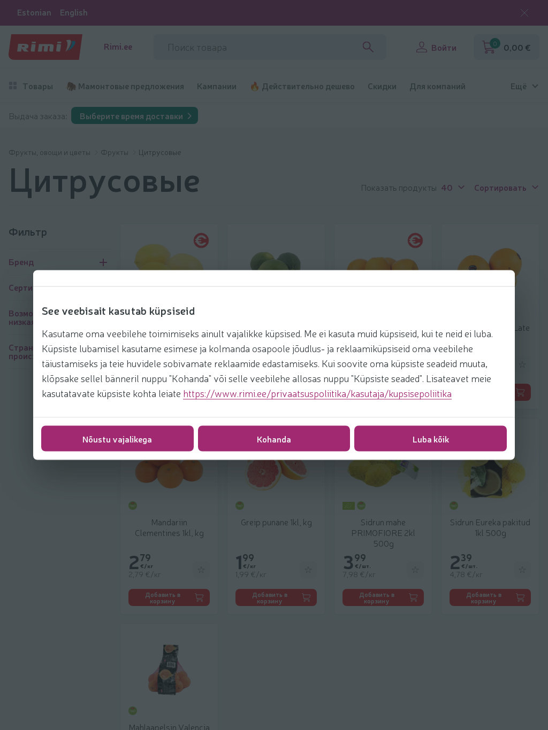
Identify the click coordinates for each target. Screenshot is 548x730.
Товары (37, 85)
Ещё (519, 85)
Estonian (34, 12)
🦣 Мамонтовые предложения (125, 85)
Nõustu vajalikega (117, 439)
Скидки (382, 85)
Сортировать (500, 186)
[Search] (368, 47)
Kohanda (274, 439)
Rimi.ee (118, 46)
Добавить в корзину (162, 597)
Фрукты (115, 152)
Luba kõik (431, 439)
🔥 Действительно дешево (302, 85)
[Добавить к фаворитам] (522, 364)
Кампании (217, 85)
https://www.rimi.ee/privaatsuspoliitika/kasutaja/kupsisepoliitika (317, 392)
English (74, 12)
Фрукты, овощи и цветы (50, 152)
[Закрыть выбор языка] (524, 12)
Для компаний (437, 85)
